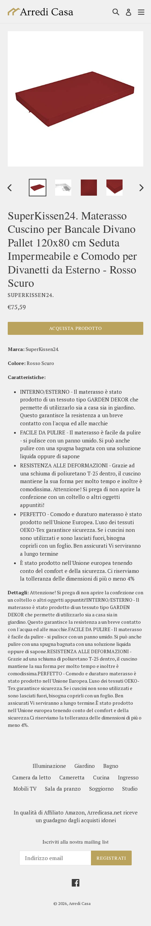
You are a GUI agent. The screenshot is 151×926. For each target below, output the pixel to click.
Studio (130, 788)
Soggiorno (101, 788)
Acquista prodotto (75, 328)
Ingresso (128, 777)
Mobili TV (25, 788)
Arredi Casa (80, 903)
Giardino (84, 765)
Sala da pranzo (63, 788)
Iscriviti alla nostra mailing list (75, 841)
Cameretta (72, 777)
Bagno (110, 765)
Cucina (101, 777)
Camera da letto (31, 777)
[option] (37, 187)
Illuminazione (49, 765)
